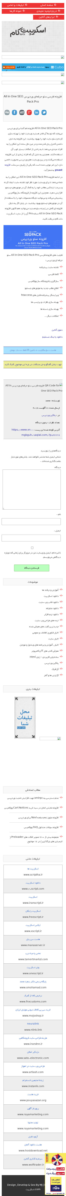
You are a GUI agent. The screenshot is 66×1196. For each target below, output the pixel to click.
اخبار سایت (53, 639)
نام (59, 514)
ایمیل (57, 531)
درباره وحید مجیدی (47, 11)
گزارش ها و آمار (51, 675)
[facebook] (14, 112)
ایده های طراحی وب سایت (47, 620)
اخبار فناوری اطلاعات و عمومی (45, 633)
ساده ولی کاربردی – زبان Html (44, 657)
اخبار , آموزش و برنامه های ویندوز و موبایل (39, 645)
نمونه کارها (15, 11)
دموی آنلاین (57, 330)
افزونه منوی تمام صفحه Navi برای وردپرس (38, 817)
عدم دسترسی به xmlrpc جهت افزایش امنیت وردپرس (33, 798)
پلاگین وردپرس (49, 415)
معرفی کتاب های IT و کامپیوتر (45, 651)
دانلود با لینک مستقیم (52, 337)
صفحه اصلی (46, 5)
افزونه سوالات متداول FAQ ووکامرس (41, 827)
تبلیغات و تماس (15, 5)
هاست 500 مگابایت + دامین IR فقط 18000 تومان (33, 350)
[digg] (7, 112)
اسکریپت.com (33, 1189)
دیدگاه (58, 467)
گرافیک (55, 669)
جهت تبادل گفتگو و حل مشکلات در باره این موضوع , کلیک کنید (33, 364)
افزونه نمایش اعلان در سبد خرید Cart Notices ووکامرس (31, 808)
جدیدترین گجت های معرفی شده (44, 626)
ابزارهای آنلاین (47, 17)
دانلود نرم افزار (51, 614)
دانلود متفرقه (52, 608)
